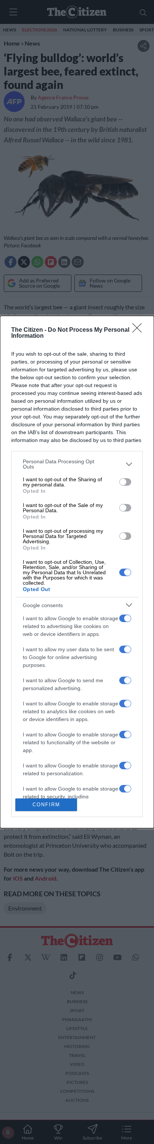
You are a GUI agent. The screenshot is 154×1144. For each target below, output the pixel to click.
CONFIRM (46, 804)
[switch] (125, 482)
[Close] (139, 330)
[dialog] (77, 572)
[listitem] (77, 464)
